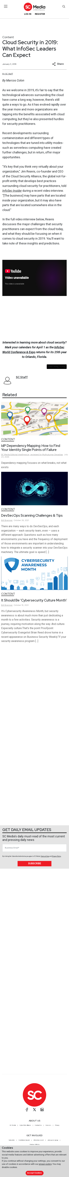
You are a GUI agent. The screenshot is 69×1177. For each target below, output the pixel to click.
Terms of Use (45, 856)
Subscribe (34, 863)
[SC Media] (34, 7)
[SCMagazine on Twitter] (34, 1110)
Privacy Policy (56, 856)
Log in (27, 14)
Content (8, 37)
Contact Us (38, 1125)
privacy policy (45, 1164)
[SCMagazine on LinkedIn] (42, 1110)
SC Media (13, 1125)
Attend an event (38, 1140)
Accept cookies (34, 1173)
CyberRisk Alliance (25, 1125)
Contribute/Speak (24, 1140)
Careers (48, 1125)
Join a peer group (52, 1140)
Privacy (57, 1125)
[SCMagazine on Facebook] (27, 1110)
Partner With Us (35, 1144)
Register (40, 14)
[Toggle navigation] (6, 6)
